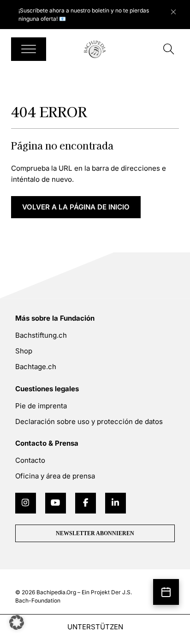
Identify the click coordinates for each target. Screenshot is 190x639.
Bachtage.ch (35, 366)
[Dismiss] (178, 9)
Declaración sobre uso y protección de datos (89, 421)
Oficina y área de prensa (55, 476)
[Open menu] (28, 49)
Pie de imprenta (41, 405)
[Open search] (169, 49)
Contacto (30, 460)
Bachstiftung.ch (41, 335)
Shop (23, 350)
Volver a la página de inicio (76, 207)
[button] (16, 622)
